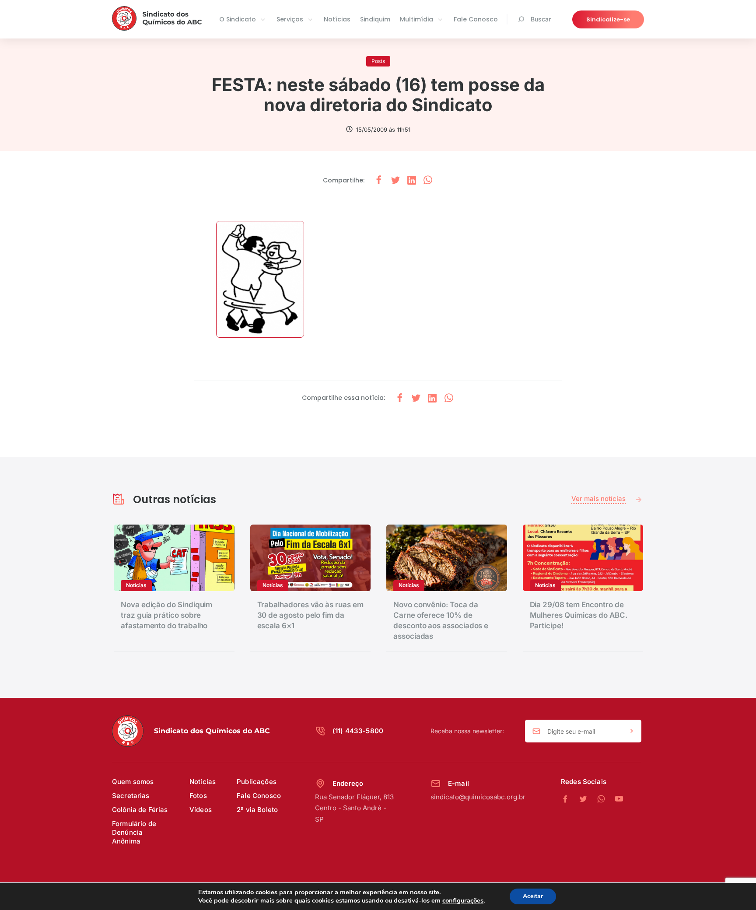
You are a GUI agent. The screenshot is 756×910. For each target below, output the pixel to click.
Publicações (256, 781)
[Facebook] (570, 799)
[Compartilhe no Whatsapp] (428, 180)
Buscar (541, 19)
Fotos (198, 795)
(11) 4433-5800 (357, 731)
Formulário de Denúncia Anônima (134, 832)
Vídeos (200, 809)
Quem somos (133, 781)
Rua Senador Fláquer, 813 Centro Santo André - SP (354, 808)
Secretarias (131, 795)
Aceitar (533, 896)
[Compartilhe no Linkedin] (411, 180)
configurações (462, 900)
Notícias (337, 19)
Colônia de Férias (140, 809)
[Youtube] (619, 799)
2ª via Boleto (257, 809)
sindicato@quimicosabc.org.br (477, 797)
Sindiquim (375, 19)
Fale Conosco (476, 19)
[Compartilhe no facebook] (379, 180)
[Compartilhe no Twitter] (395, 180)
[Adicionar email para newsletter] (631, 731)
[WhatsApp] (606, 799)
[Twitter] (588, 799)
